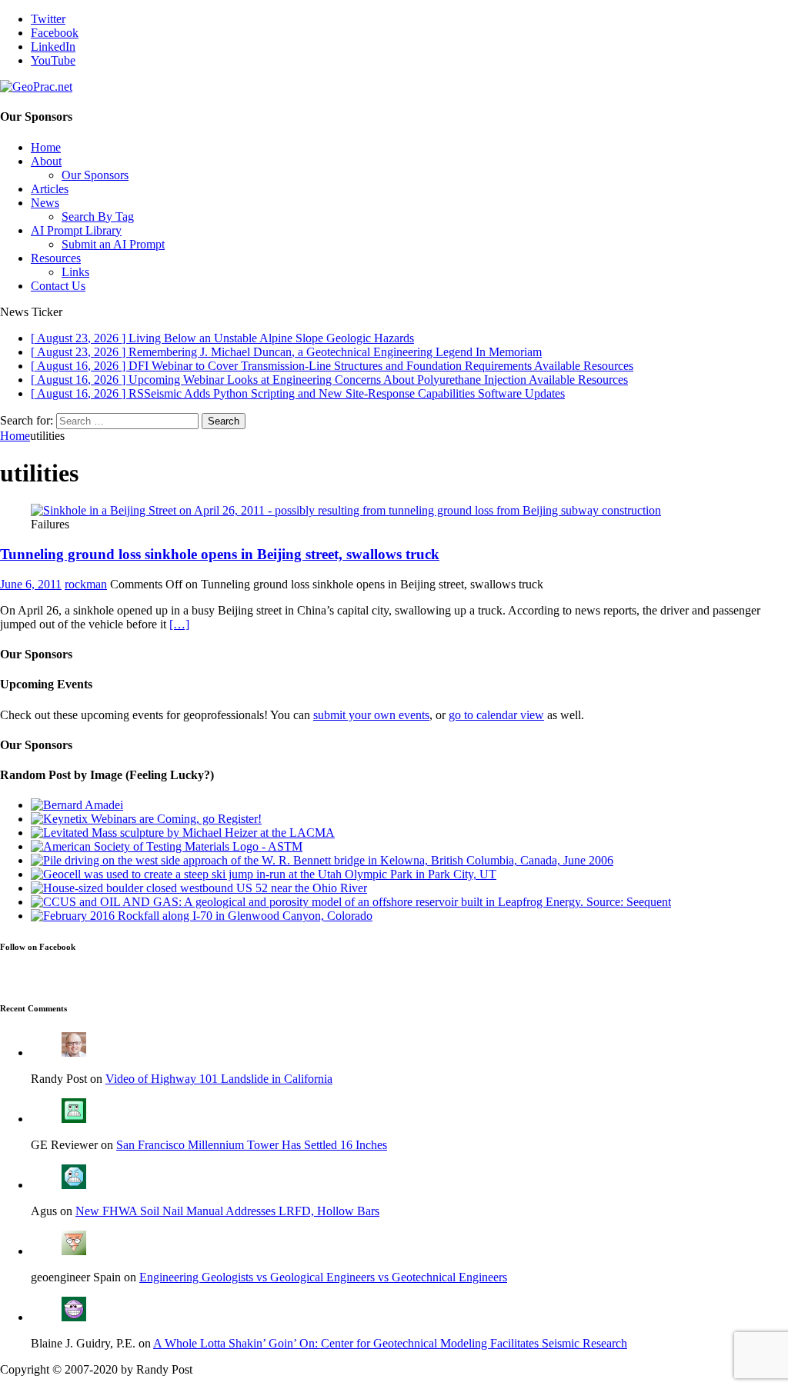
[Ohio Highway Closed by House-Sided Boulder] (199, 887)
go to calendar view (496, 714)
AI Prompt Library (76, 230)
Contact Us (58, 285)
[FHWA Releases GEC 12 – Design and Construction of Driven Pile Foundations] (322, 860)
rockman (86, 584)
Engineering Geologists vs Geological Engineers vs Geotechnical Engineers (323, 1277)
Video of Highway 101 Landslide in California (218, 1078)
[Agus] (74, 1184)
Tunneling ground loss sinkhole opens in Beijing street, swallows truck (219, 554)
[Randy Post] (74, 1052)
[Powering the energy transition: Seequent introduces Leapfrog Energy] (351, 901)
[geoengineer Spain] (74, 1250)
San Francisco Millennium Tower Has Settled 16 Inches (251, 1144)
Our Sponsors (95, 175)
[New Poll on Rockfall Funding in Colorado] (201, 915)
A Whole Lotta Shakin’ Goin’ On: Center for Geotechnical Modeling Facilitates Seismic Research (390, 1343)
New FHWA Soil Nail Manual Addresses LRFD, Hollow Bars (227, 1210)
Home (46, 147)
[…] (179, 624)
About (46, 161)
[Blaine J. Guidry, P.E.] (74, 1317)
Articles (49, 188)
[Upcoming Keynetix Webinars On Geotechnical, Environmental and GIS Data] (146, 818)
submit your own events (371, 714)
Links (75, 271)
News (45, 202)
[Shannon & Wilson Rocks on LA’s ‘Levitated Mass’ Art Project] (183, 832)
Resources (56, 258)
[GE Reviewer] (74, 1118)
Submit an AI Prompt (113, 244)
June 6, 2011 (31, 584)
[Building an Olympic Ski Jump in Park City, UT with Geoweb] (263, 874)
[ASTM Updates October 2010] (166, 846)
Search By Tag (98, 216)
